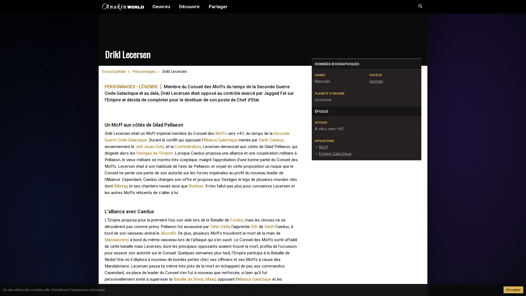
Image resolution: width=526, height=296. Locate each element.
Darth (269, 226)
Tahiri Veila (220, 226)
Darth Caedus (271, 140)
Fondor (236, 220)
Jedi (139, 146)
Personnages (144, 71)
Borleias (196, 186)
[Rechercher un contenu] (420, 7)
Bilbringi (121, 186)
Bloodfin (168, 233)
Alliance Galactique (220, 140)
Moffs (221, 133)
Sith (254, 226)
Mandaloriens (117, 239)
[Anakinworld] (123, 7)
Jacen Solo (154, 146)
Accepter (513, 290)
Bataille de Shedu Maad (194, 279)
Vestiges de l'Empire (154, 153)
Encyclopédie (114, 71)
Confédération (188, 146)
